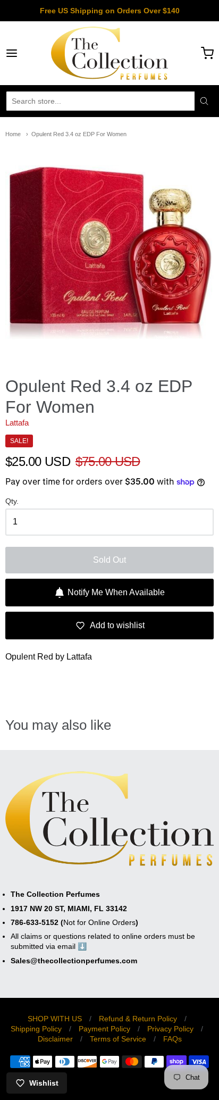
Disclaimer (55, 1039)
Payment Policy (104, 1028)
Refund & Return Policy (138, 1018)
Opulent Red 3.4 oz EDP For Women (79, 134)
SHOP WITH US (55, 1018)
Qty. (12, 501)
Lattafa (17, 422)
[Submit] (204, 101)
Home (13, 134)
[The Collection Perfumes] (109, 53)
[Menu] (26, 53)
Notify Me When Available (116, 592)
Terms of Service (118, 1039)
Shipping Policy (36, 1028)
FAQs (172, 1039)
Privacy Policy (170, 1028)
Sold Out (109, 559)
